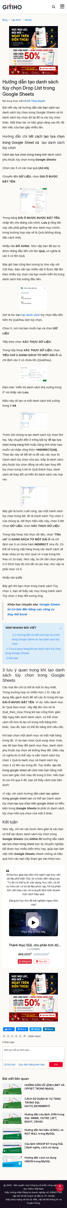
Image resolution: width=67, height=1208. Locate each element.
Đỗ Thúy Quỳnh (36, 101)
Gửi (56, 1064)
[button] (61, 628)
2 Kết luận (12, 658)
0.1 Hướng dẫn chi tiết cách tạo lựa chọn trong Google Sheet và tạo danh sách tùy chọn (36, 639)
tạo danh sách (30, 315)
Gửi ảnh (11, 1064)
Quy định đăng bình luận (32, 1064)
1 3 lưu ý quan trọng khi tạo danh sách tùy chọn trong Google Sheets (33, 651)
